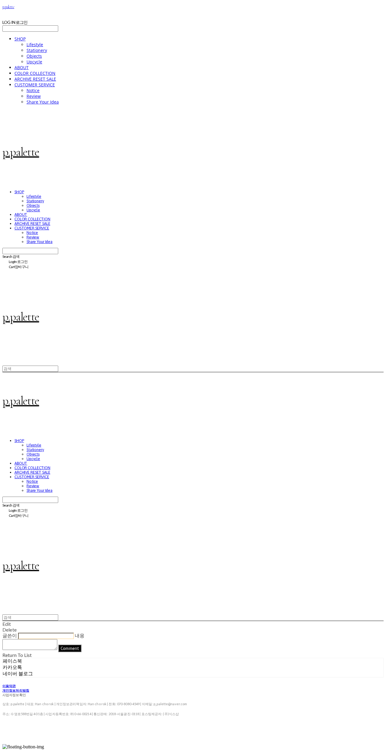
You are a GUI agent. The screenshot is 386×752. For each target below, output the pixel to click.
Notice (33, 90)
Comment (70, 648)
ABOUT (21, 67)
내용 (79, 635)
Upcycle (34, 62)
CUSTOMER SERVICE (34, 85)
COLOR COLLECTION (34, 73)
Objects (34, 56)
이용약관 (9, 686)
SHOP (20, 39)
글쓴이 (9, 635)
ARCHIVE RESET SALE (35, 79)
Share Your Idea (43, 102)
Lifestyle (35, 44)
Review (34, 96)
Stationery (37, 50)
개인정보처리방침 (15, 690)
